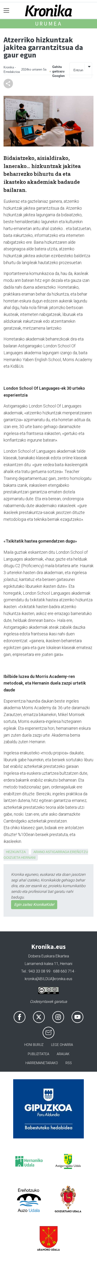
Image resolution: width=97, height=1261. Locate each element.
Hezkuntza (15, 852)
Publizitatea (38, 1054)
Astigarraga (57, 852)
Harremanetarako (41, 1063)
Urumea (48, 23)
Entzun (78, 70)
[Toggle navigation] (6, 10)
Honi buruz (34, 1045)
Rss (68, 1063)
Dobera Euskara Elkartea (48, 956)
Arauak (63, 1054)
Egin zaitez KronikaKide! (34, 904)
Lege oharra (62, 1045)
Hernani (28, 857)
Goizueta (12, 857)
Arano (39, 852)
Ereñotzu (79, 852)
